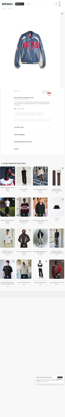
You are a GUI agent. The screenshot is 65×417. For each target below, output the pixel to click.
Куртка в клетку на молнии (24, 282)
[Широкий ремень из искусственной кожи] (56, 176)
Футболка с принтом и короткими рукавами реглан (56, 252)
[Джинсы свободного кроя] (40, 269)
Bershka (16, 91)
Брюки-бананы (24, 189)
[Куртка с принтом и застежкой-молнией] (23, 238)
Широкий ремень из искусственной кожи (57, 190)
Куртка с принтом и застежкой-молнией (24, 252)
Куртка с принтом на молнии (56, 282)
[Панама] (56, 207)
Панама (57, 218)
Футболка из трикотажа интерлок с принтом (7, 252)
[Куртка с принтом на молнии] (56, 269)
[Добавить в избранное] (13, 168)
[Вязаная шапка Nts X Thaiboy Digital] (7, 176)
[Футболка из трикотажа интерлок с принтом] (7, 238)
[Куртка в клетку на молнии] (23, 269)
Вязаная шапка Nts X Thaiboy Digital (7, 188)
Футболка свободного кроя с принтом (7, 221)
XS (17, 114)
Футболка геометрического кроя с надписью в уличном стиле (7, 283)
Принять (60, 377)
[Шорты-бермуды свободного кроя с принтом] (40, 238)
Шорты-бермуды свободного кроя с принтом (40, 252)
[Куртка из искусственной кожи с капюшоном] (40, 207)
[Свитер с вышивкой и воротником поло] (23, 207)
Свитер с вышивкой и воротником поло (24, 221)
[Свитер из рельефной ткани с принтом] (40, 176)
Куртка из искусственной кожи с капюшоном (40, 221)
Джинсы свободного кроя (40, 282)
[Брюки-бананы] (23, 176)
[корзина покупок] (59, 5)
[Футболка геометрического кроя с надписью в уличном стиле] (7, 269)
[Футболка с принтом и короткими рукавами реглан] (56, 238)
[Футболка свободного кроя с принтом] (7, 207)
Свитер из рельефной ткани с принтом (40, 190)
